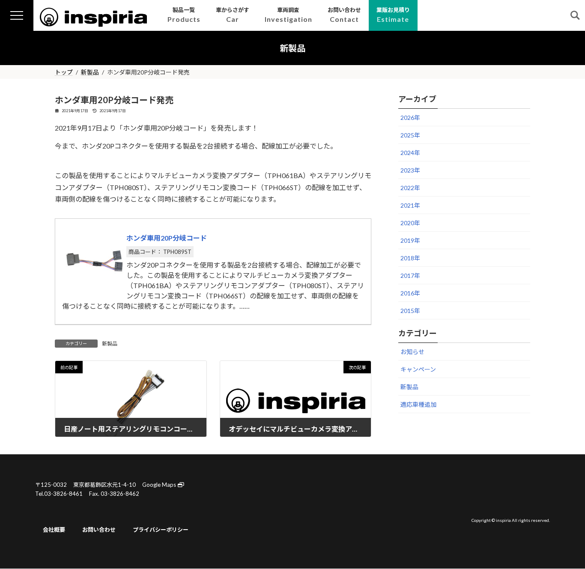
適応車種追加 (418, 404)
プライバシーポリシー (160, 529)
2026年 (410, 117)
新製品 (109, 343)
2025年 (410, 135)
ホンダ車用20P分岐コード (166, 238)
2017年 (410, 275)
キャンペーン (418, 369)
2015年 (410, 310)
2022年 (410, 187)
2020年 (410, 222)
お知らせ (412, 351)
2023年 (410, 170)
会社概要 (54, 529)
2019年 (410, 240)
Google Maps (159, 484)
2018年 (410, 258)
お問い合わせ (99, 529)
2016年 (410, 293)
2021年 (410, 205)
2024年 (410, 152)
